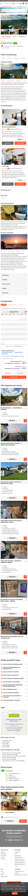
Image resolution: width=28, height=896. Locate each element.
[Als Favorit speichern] (26, 408)
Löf (17, 817)
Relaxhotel (9, 58)
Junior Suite (21, 304)
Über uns (3, 859)
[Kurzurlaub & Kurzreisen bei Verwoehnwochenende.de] (9, 3)
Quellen (3, 857)
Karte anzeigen (14, 715)
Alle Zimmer (3, 304)
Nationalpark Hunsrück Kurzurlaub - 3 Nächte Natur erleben (12, 521)
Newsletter (3, 854)
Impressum (17, 852)
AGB (16, 854)
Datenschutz (18, 855)
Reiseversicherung (19, 859)
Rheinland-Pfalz (7, 46)
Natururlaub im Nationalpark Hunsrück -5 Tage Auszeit (12, 637)
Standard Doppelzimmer (12, 304)
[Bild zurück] (3, 21)
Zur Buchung (20, 143)
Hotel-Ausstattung (6, 36)
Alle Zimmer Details (17, 131)
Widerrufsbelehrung (20, 862)
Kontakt (3, 852)
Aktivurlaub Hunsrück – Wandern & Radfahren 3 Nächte (11, 561)
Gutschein (20, 373)
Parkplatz (3, 80)
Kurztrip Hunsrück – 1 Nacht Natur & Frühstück (11, 408)
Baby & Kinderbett (10, 80)
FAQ (2, 871)
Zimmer (15, 36)
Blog (2, 875)
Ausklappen (20, 774)
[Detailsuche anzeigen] (14, 10)
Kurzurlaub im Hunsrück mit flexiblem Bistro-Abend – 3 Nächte (12, 600)
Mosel (14, 46)
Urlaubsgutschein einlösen (19, 872)
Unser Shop (4, 855)
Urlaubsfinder (4, 876)
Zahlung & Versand (19, 860)
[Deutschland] (2, 46)
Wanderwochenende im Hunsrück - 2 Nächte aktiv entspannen (11, 444)
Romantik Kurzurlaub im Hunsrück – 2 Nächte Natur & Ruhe (12, 482)
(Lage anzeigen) (5, 47)
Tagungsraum (18, 80)
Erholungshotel (16, 58)
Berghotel (23, 58)
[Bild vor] (25, 21)
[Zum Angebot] (25, 420)
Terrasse (3, 197)
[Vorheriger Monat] (2, 312)
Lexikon (3, 873)
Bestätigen (14, 893)
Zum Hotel (23, 821)
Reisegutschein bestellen (21, 875)
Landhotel (3, 58)
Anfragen (7, 143)
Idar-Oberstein (20, 46)
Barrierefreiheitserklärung (20, 865)
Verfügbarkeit (22, 36)
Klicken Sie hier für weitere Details (19, 891)
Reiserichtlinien (18, 857)
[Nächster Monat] (26, 312)
